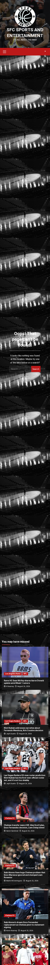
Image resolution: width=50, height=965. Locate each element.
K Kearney (10, 686)
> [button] (45, 51)
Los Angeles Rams (12, 673)
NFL (25, 673)
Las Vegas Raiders (12, 721)
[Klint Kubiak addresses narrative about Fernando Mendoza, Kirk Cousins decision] (25, 709)
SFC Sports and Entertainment (25, 33)
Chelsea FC (10, 818)
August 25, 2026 (32, 881)
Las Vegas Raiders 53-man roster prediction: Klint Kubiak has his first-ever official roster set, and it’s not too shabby (25, 778)
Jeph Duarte (11, 733)
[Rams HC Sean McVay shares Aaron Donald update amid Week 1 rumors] (25, 662)
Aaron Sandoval (12, 831)
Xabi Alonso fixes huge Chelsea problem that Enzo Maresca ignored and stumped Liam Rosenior (24, 875)
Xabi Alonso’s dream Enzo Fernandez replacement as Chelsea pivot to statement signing (24, 925)
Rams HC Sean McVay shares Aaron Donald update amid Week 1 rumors (24, 682)
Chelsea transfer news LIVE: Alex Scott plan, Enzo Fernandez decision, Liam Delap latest (24, 826)
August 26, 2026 (23, 686)
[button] (4, 51)
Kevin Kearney (11, 930)
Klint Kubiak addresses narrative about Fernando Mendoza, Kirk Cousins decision (23, 729)
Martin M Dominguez (14, 881)
